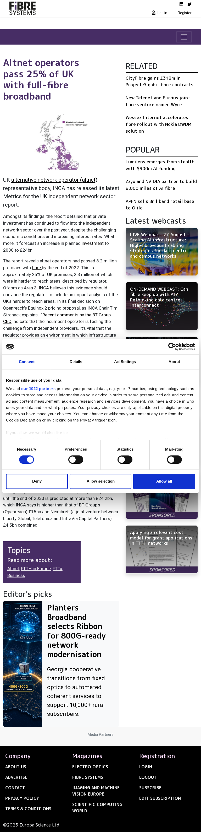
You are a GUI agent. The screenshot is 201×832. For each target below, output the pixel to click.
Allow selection (101, 481)
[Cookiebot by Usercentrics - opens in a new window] (172, 346)
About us (15, 767)
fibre (37, 267)
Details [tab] (76, 361)
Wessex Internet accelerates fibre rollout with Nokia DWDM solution (158, 124)
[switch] (75, 459)
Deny (37, 481)
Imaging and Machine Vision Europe (96, 791)
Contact (15, 788)
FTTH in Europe (36, 568)
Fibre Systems (87, 777)
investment (93, 243)
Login (145, 767)
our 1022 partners (38, 388)
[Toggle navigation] (184, 36)
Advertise (16, 777)
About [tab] (174, 361)
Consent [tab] (27, 361)
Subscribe (150, 788)
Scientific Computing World (97, 808)
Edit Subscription (160, 798)
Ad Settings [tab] (125, 361)
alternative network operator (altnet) (54, 180)
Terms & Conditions (28, 809)
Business (16, 575)
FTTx (57, 568)
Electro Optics (90, 767)
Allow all (164, 481)
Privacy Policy (22, 798)
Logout (148, 777)
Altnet (13, 568)
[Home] (53, 8)
